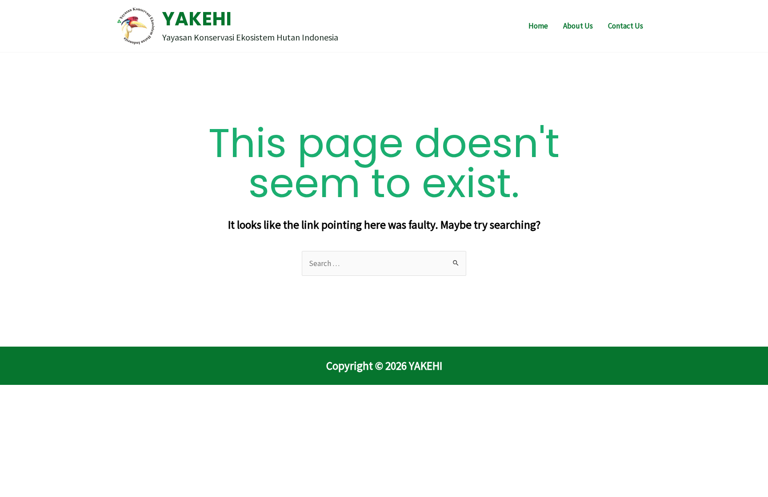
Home (538, 26)
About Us (578, 26)
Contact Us (625, 26)
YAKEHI (197, 19)
